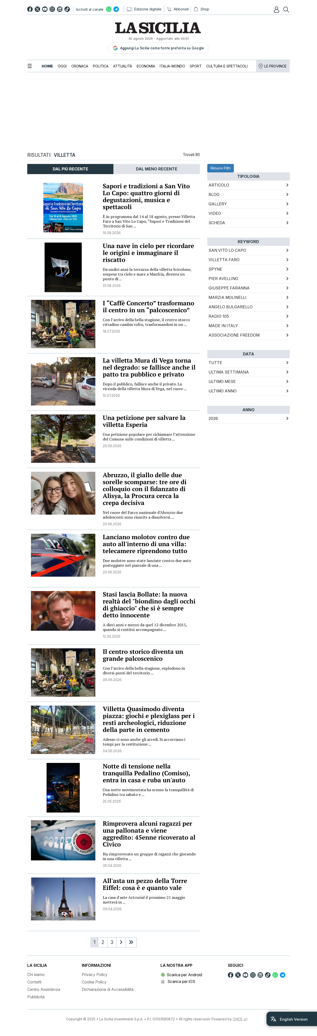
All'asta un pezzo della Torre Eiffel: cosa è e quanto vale (145, 884)
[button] (277, 9)
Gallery (218, 203)
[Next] (121, 942)
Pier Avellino (223, 278)
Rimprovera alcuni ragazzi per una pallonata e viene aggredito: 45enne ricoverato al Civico (149, 833)
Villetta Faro (224, 259)
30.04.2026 (112, 865)
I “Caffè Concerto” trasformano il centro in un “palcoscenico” (148, 306)
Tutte (215, 362)
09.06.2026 (112, 680)
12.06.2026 (111, 636)
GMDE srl (240, 1019)
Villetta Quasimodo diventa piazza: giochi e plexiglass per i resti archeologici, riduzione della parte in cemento (149, 719)
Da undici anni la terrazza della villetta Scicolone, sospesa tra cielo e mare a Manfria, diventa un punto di (147, 274)
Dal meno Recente (156, 168)
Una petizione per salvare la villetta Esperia (144, 421)
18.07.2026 (111, 331)
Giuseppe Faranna (229, 287)
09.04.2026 (112, 909)
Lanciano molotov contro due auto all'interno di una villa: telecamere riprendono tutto (146, 544)
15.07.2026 (111, 395)
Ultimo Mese (222, 381)
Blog (214, 194)
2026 (213, 418)
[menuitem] (47, 66)
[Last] (131, 942)
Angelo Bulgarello (231, 306)
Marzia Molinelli (227, 297)
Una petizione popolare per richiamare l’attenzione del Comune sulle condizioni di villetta (149, 437)
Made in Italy (223, 325)
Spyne (215, 269)
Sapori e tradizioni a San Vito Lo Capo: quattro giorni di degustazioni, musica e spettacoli (146, 196)
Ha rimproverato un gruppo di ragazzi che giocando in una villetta (149, 856)
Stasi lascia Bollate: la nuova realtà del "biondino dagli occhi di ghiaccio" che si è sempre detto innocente (149, 604)
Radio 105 (219, 316)
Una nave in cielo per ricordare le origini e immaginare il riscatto (148, 253)
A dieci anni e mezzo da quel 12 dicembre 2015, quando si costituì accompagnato (145, 627)
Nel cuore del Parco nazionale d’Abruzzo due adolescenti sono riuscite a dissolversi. (143, 515)
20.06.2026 (112, 446)
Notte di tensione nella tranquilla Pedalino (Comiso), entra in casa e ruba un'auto (146, 773)
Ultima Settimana (229, 372)
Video (215, 213)
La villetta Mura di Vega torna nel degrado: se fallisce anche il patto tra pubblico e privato (149, 367)
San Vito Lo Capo (227, 250)
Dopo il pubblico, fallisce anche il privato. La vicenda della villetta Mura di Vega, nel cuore (145, 386)
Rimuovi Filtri (221, 168)
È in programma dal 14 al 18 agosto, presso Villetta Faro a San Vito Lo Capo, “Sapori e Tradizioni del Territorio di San (149, 221)
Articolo (219, 185)
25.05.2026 (112, 801)
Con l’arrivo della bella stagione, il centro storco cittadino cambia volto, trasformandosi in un (146, 322)
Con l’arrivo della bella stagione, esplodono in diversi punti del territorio (144, 670)
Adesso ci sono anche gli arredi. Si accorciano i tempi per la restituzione (144, 742)
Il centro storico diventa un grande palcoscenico (143, 655)
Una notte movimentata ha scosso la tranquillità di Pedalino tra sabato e (148, 792)
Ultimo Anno (223, 390)
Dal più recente (70, 168)
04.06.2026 (112, 751)
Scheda (217, 222)
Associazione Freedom (234, 335)
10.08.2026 (112, 233)
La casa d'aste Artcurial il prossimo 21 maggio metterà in (144, 900)
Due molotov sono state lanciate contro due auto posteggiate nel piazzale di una (147, 563)
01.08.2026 (112, 285)
